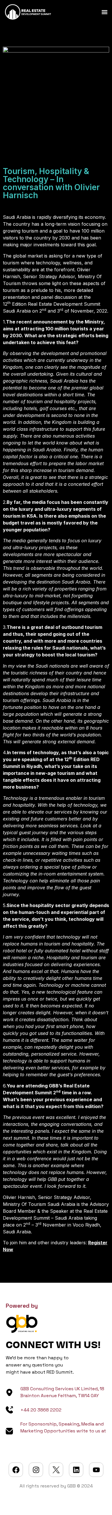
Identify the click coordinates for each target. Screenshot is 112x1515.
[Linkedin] (76, 1470)
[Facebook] (16, 1470)
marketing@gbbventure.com (52, 1438)
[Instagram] (36, 1470)
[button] (104, 12)
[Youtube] (96, 1470)
